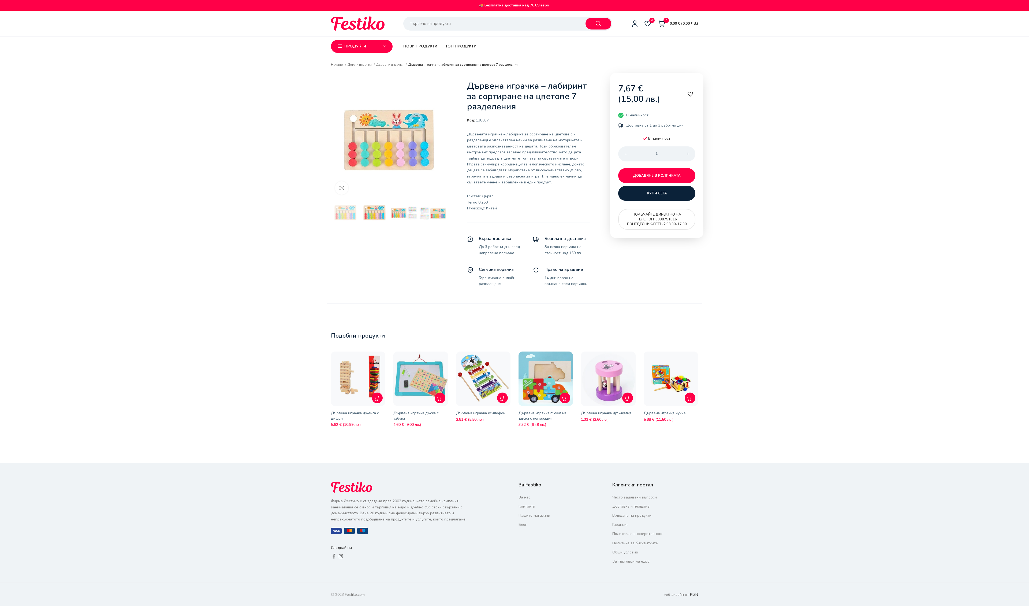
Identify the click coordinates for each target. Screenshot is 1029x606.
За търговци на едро (631, 561)
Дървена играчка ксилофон (480, 413)
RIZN (694, 594)
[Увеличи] (341, 188)
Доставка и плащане (631, 506)
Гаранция (620, 524)
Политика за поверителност (637, 533)
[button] (377, 398)
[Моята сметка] (634, 23)
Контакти (527, 506)
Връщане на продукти (631, 515)
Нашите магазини (534, 515)
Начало (337, 64)
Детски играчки (360, 64)
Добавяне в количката (657, 175)
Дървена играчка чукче (665, 413)
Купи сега (657, 193)
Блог (523, 524)
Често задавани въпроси (634, 497)
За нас (524, 497)
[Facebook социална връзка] (334, 556)
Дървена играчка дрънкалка (606, 413)
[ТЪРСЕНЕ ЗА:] (598, 23)
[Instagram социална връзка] (341, 556)
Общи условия (625, 552)
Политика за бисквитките (635, 543)
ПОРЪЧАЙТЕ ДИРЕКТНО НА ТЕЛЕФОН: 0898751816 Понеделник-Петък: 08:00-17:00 (657, 219)
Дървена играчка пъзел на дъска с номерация (542, 416)
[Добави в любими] (382, 359)
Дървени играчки (390, 64)
